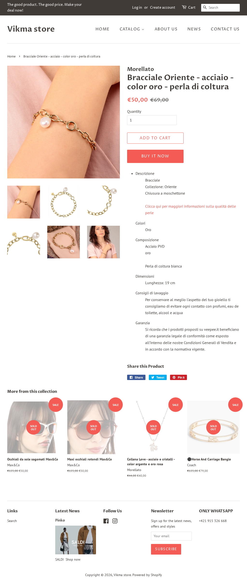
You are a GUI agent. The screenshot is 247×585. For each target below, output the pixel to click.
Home (103, 29)
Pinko (60, 520)
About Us (166, 29)
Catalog (131, 29)
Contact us (225, 29)
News (194, 29)
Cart (192, 7)
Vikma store (31, 29)
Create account (162, 7)
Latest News (67, 511)
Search (12, 521)
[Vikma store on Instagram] (114, 522)
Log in (137, 7)
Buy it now (155, 156)
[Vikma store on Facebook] (106, 522)
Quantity (134, 111)
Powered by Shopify (147, 575)
